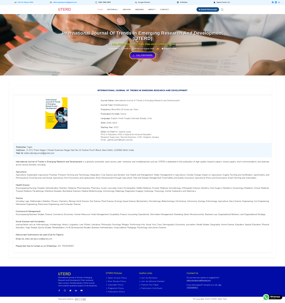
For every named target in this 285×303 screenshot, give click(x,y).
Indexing (139, 9)
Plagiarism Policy (116, 288)
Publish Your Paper (150, 285)
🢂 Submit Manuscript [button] (208, 9)
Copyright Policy (115, 285)
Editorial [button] (112, 9)
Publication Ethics (116, 291)
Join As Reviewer (149, 278)
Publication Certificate (151, 288)
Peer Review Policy (117, 281)
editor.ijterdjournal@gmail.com (65, 2)
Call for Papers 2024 (25, 2)
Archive (127, 9)
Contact (164, 9)
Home (100, 9)
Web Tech (222, 299)
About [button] (151, 9)
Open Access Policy (117, 278)
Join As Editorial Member (153, 281)
